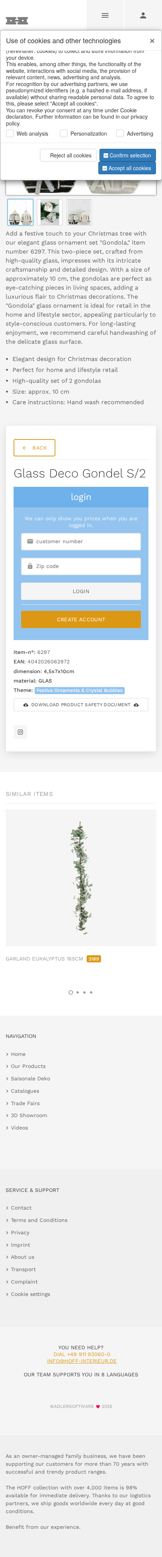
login (81, 591)
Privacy (20, 1232)
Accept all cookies (130, 168)
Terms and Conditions (39, 1220)
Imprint (20, 1245)
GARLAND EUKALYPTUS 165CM (52, 959)
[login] (143, 15)
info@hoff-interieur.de (82, 1361)
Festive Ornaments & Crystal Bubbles (80, 690)
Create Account (81, 619)
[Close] (150, 38)
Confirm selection (130, 155)
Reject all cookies (71, 155)
